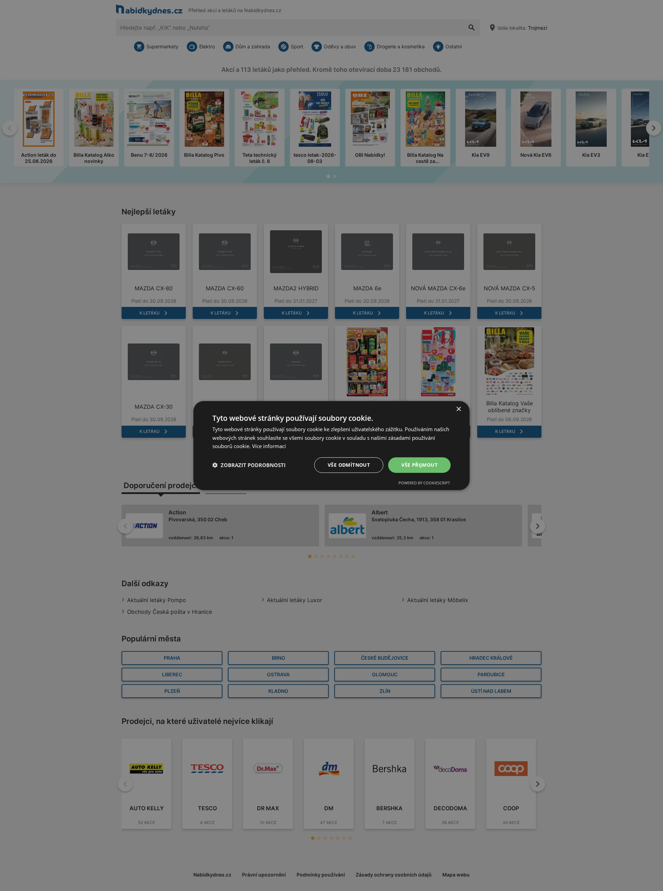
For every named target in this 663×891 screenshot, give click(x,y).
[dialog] (331, 445)
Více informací (269, 446)
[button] (249, 465)
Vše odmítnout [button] (349, 465)
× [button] (458, 408)
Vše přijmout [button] (419, 465)
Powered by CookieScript (424, 482)
